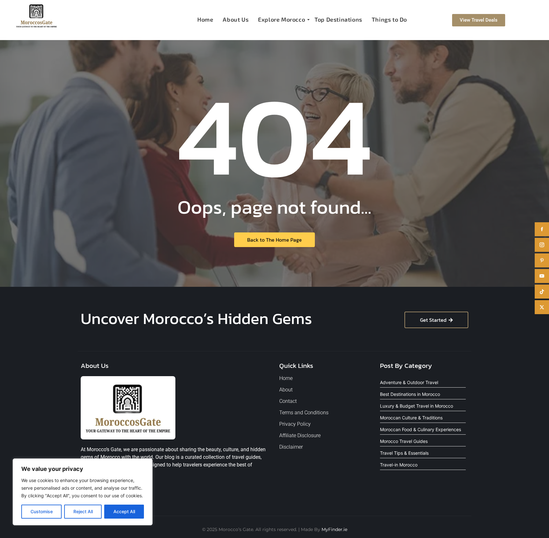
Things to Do (389, 19)
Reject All (83, 511)
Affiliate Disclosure (300, 435)
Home (205, 19)
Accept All (124, 511)
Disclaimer (291, 447)
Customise (41, 511)
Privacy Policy (295, 424)
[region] (82, 492)
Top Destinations (338, 19)
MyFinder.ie (334, 529)
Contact (288, 401)
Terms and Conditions (304, 413)
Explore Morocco (281, 19)
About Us (235, 19)
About (286, 390)
